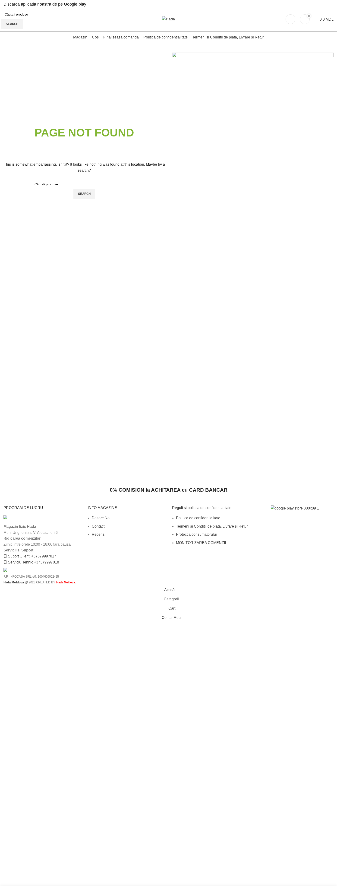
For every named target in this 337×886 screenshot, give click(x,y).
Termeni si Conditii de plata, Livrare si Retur (212, 526)
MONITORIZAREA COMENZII (201, 543)
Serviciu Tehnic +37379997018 (33, 562)
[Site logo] (168, 19)
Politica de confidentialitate (198, 518)
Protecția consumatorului (196, 534)
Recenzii (99, 534)
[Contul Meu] (290, 19)
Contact (98, 526)
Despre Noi (101, 518)
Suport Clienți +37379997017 (32, 556)
